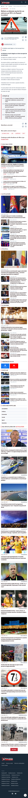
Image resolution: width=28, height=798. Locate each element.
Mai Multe (14, 749)
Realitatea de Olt (14, 781)
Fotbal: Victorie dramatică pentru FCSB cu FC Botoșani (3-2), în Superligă (14, 182)
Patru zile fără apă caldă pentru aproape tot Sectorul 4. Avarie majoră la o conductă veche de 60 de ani (13, 719)
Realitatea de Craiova (5, 783)
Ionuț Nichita (24, 448)
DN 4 (24, 133)
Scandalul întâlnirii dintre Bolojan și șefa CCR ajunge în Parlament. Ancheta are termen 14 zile (18, 301)
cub (12, 133)
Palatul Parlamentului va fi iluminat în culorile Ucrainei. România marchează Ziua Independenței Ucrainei (14, 639)
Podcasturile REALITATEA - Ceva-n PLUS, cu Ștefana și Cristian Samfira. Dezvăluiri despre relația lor (13, 612)
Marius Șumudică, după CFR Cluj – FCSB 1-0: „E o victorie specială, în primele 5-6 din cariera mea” (13, 585)
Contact (3, 763)
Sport (4, 184)
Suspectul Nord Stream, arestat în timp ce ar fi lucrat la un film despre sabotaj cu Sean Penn (14, 745)
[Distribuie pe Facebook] (26, 37)
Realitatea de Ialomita (6, 785)
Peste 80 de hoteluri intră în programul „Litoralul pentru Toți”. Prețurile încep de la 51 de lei (13, 505)
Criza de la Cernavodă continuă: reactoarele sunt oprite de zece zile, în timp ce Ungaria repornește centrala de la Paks (18, 336)
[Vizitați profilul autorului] (2, 38)
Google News (4, 139)
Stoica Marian (24, 635)
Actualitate (10, 6)
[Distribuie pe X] (26, 40)
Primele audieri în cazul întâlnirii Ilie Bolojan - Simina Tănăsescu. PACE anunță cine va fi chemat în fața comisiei (18, 294)
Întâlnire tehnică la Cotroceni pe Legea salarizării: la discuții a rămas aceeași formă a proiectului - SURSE (14, 329)
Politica (5, 189)
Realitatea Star (19, 773)
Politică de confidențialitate (19, 763)
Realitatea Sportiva (11, 773)
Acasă (3, 6)
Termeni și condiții (9, 763)
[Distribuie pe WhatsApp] (23, 40)
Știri (6, 6)
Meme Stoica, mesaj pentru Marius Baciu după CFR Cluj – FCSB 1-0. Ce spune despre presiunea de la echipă (14, 451)
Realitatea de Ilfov (13, 38)
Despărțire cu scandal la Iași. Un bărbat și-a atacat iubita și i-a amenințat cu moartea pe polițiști (13, 478)
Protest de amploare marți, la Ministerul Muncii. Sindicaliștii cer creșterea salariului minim (18, 343)
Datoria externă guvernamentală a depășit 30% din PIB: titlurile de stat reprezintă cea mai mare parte (18, 349)
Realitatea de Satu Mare (6, 777)
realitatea (17, 133)
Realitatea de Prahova (6, 781)
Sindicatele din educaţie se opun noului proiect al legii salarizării (12, 665)
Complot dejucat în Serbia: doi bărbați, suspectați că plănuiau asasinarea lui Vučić (14, 100)
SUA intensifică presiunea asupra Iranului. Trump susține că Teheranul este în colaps (18, 288)
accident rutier (5, 133)
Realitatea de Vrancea (16, 775)
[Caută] (21, 2)
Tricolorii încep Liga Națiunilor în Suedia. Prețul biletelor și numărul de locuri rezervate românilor (13, 558)
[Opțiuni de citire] (25, 795)
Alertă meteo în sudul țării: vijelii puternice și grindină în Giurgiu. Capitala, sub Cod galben (13, 531)
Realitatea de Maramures (16, 779)
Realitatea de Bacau (14, 785)
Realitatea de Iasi (15, 777)
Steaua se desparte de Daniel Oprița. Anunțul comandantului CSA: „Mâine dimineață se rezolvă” (18, 244)
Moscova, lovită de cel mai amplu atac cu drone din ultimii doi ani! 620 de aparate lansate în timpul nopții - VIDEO (13, 171)
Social (4, 174)
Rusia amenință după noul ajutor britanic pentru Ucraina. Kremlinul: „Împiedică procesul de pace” (15, 105)
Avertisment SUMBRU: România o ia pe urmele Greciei (18, 355)
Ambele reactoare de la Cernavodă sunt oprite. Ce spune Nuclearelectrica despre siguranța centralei (15, 111)
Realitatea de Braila (14, 783)
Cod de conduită (5, 765)
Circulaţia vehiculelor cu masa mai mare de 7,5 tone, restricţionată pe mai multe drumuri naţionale (13, 691)
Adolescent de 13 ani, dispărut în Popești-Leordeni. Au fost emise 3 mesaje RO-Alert (12, 165)
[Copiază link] (23, 37)
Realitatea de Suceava (6, 779)
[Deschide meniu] (25, 2)
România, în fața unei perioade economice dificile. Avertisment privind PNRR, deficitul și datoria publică (15, 116)
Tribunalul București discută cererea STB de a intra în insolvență (17, 387)
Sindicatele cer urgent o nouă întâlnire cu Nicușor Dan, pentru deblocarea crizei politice (14, 187)
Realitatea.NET (4, 773)
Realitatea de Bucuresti (6, 775)
